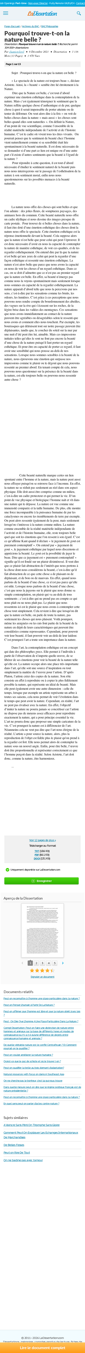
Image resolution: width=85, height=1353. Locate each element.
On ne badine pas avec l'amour (23, 1160)
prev (22, 963)
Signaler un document (42, 976)
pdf (37, 854)
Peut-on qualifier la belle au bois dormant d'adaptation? (34, 1067)
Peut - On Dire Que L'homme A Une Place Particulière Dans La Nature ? (41, 1021)
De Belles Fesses (14, 1145)
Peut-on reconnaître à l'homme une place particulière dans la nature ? (42, 998)
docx (37, 858)
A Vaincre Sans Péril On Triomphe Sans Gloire (32, 1125)
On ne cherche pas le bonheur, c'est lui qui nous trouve (33, 1080)
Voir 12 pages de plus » (42, 840)
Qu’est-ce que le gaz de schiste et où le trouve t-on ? (32, 1061)
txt (36, 850)
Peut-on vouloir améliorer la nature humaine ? (28, 1054)
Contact (80, 3)
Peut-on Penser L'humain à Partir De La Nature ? (29, 1005)
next (63, 963)
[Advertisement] (42, 427)
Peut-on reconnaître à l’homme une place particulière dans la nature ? (42, 1097)
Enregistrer (44, 881)
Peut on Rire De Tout (17, 1152)
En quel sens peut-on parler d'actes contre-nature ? (31, 1103)
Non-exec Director (38, 3)
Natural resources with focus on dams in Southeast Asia (34, 1074)
